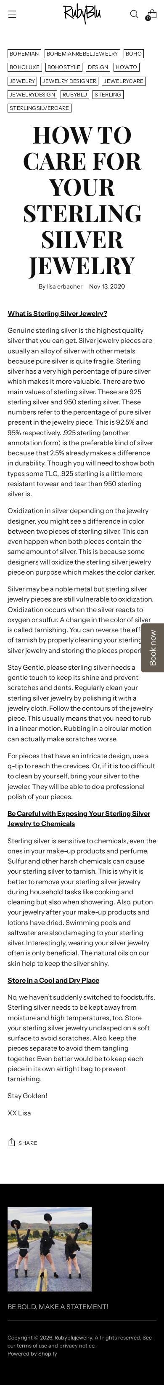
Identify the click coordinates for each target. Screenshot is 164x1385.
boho (134, 54)
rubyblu (75, 94)
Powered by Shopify (32, 1353)
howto (127, 67)
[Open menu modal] (12, 14)
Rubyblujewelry (73, 1337)
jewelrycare (123, 81)
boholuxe (25, 67)
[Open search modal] (134, 14)
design (98, 67)
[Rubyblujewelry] (82, 13)
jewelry (22, 81)
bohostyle (64, 67)
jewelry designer (69, 81)
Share (28, 1143)
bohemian (24, 54)
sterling (108, 94)
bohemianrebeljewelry (82, 54)
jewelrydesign (32, 94)
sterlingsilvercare (39, 108)
